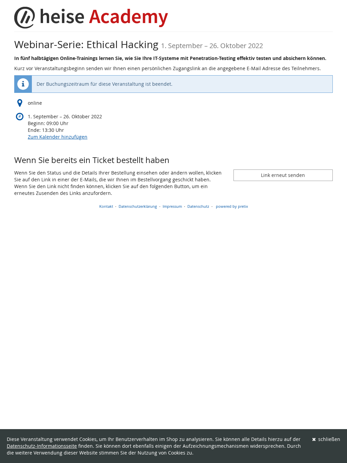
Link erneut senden (283, 175)
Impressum (172, 206)
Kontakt (106, 206)
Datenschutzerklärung (138, 206)
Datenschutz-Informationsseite (42, 446)
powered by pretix (232, 206)
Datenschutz (198, 206)
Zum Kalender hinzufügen (57, 137)
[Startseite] (91, 17)
